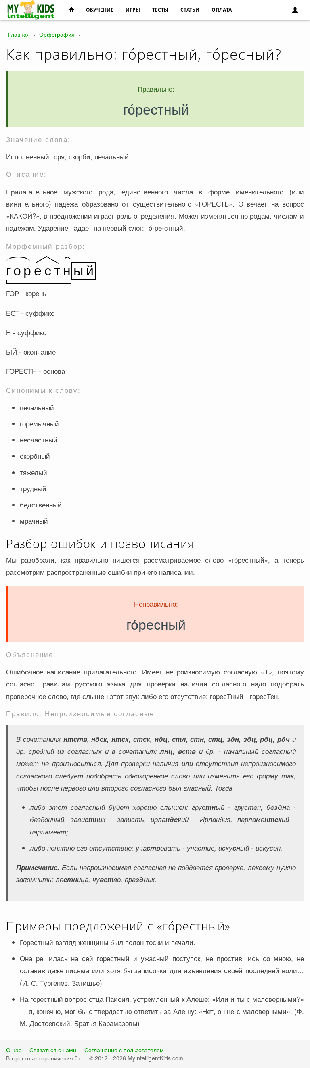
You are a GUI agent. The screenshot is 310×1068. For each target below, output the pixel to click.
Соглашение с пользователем (124, 1050)
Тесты (160, 9)
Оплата (222, 9)
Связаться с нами (52, 1050)
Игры (133, 9)
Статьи (189, 9)
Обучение (99, 9)
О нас (13, 1050)
